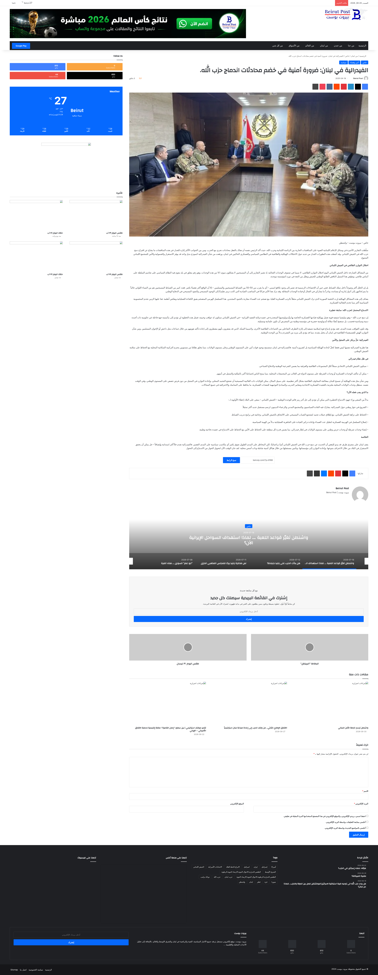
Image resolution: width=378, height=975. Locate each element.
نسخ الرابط (231, 460)
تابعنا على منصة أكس (176, 858)
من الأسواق (294, 45)
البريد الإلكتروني (361, 803)
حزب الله (217, 877)
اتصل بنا (23, 970)
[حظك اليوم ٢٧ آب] (36, 256)
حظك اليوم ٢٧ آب (55, 274)
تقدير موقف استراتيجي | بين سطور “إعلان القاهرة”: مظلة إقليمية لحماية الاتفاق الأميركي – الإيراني (170, 729)
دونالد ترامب (205, 877)
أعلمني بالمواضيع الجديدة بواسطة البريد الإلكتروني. (345, 828)
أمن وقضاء (354, 62)
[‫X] (340, 497)
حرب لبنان (228, 877)
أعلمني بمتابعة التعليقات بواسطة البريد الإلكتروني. (346, 822)
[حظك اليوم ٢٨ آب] (36, 215)
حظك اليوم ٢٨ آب (55, 233)
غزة (266, 882)
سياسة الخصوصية (36, 970)
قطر (258, 882)
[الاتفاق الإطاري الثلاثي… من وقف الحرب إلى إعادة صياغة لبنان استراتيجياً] (248, 703)
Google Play (21, 46)
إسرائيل (264, 867)
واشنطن (242, 882)
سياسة (343, 62)
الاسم (365, 791)
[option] (248, 539)
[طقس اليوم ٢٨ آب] (96, 256)
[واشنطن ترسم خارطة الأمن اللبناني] (329, 703)
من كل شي (277, 45)
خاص (347, 56)
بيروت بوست (342, 969)
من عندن (338, 45)
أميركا (273, 867)
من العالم (309, 45)
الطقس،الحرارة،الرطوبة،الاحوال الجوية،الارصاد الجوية (256, 877)
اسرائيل (247, 867)
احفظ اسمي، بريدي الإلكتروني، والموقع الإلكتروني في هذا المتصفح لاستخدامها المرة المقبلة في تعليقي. (324, 816)
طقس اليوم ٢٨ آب (114, 274)
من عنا (351, 45)
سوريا (274, 882)
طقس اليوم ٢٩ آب (114, 233)
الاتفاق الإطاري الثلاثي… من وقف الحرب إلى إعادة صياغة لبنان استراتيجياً (255, 728)
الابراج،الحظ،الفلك (233, 867)
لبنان (251, 882)
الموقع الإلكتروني (237, 803)
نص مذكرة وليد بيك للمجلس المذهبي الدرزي (249, 540)
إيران (255, 867)
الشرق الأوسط (270, 872)
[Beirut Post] (346, 14)
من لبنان (324, 45)
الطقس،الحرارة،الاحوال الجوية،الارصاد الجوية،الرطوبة (241, 872)
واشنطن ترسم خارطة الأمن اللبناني (353, 728)
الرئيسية (362, 45)
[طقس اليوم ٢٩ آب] (96, 215)
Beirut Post (358, 78)
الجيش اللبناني (198, 867)
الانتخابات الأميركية (215, 867)
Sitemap (14, 970)
